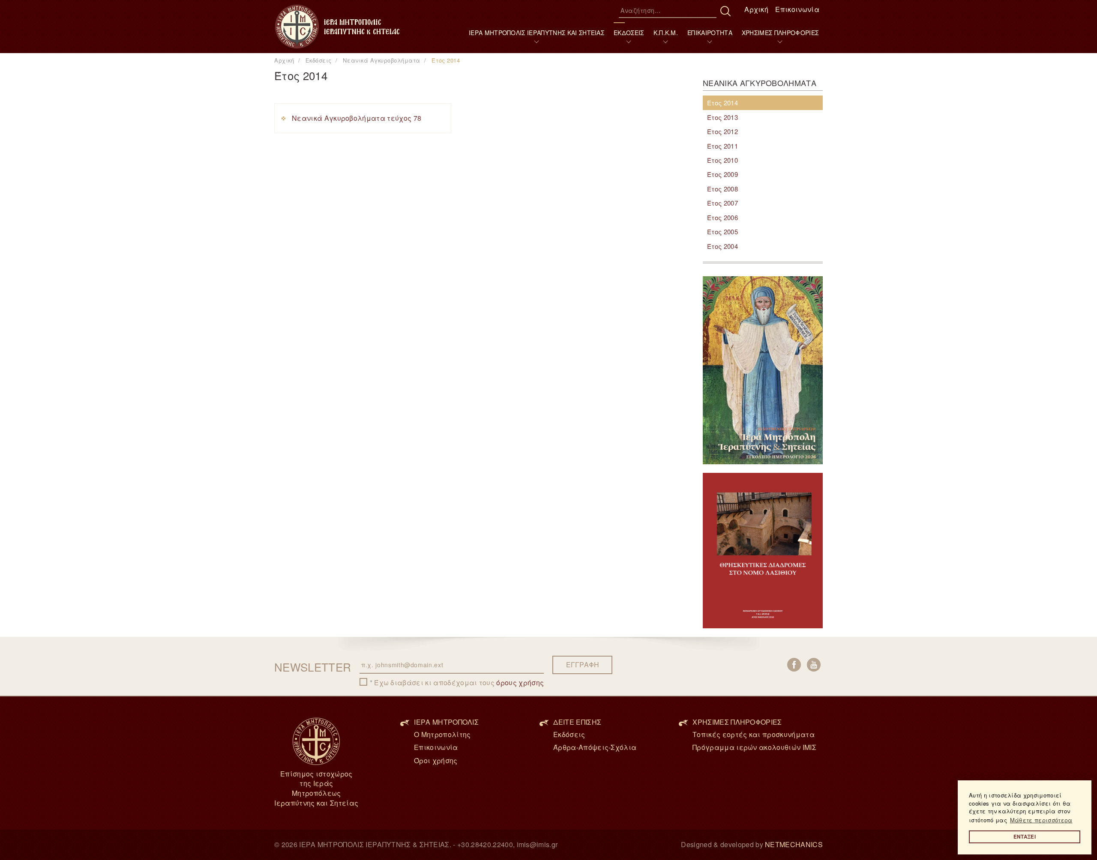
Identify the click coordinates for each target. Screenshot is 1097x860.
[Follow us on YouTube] (814, 665)
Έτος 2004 (722, 246)
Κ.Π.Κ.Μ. (665, 32)
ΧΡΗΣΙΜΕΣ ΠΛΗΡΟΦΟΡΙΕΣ (780, 32)
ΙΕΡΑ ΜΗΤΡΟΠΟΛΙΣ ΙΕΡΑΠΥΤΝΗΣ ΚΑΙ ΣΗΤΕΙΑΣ (536, 32)
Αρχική (756, 9)
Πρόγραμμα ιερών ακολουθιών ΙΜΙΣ (754, 747)
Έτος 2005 (722, 231)
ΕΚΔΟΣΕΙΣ (629, 32)
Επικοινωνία (797, 9)
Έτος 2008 (722, 188)
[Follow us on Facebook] (794, 665)
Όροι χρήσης (436, 760)
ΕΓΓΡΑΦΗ (582, 664)
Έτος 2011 (722, 145)
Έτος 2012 (722, 131)
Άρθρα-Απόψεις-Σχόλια (594, 747)
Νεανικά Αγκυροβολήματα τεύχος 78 (356, 118)
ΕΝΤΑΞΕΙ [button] (1024, 836)
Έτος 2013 (722, 117)
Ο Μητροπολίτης (442, 734)
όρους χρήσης (520, 682)
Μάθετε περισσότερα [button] (1041, 820)
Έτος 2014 (722, 102)
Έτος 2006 (722, 217)
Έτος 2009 (722, 174)
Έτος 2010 (722, 159)
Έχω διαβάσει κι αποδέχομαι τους (459, 682)
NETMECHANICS (794, 844)
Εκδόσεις (569, 734)
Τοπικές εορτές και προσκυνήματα (753, 734)
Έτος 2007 (722, 202)
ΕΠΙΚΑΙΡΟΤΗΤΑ (709, 32)
